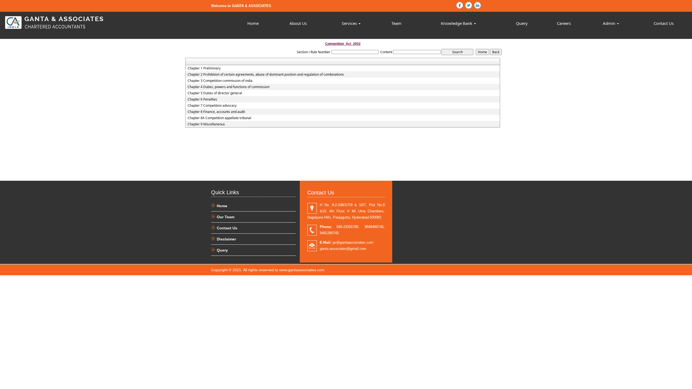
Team (396, 23)
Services (350, 23)
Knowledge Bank (457, 23)
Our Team (225, 217)
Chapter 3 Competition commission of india (220, 81)
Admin (609, 23)
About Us (298, 23)
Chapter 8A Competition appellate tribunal (219, 118)
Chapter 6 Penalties (202, 99)
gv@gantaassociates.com (346, 242)
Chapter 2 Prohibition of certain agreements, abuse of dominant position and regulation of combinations (266, 74)
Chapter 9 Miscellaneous (206, 124)
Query (522, 23)
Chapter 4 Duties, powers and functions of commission (229, 87)
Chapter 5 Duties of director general (215, 93)
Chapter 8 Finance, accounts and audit (216, 112)
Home (253, 23)
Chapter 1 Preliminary (204, 68)
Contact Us (664, 23)
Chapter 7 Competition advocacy (212, 105)
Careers (564, 23)
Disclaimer (226, 239)
